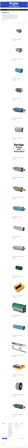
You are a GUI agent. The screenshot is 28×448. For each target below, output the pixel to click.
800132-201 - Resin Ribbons (17, 98)
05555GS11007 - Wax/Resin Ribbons (18, 355)
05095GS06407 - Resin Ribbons (18, 414)
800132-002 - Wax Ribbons (17, 78)
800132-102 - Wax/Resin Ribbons (18, 137)
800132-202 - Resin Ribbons (17, 315)
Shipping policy (19, 447)
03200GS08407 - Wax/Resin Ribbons (18, 256)
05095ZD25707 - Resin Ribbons (18, 276)
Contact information (24, 447)
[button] (1, 4)
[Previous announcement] (1, 10)
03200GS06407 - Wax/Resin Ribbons (18, 177)
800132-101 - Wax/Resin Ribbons (18, 58)
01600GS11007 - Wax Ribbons (17, 236)
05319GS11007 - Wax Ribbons (17, 335)
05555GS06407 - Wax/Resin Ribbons (18, 157)
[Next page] (23, 419)
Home (2, 8)
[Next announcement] (26, 10)
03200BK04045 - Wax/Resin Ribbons (18, 394)
